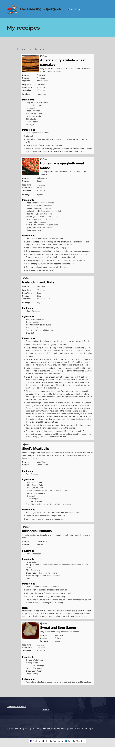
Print (44, 56)
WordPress (55, 728)
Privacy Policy (74, 728)
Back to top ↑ (87, 728)
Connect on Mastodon (16, 706)
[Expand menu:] (79, 9)
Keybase (45, 709)
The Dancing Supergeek (40, 9)
